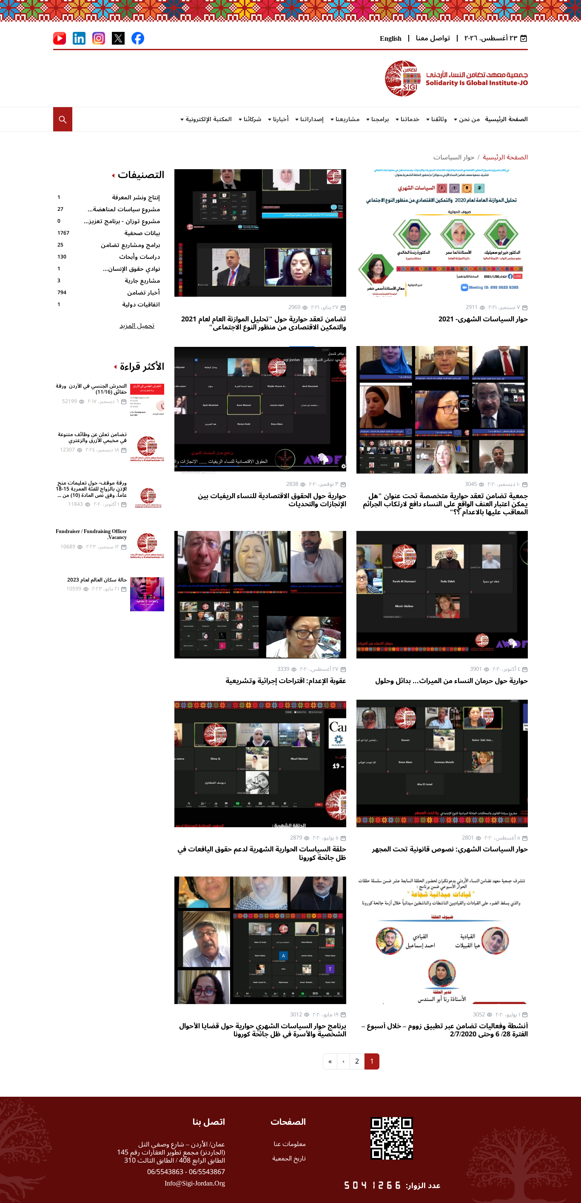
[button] (62, 119)
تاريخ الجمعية (289, 1158)
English (391, 39)
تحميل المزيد (137, 325)
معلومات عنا (290, 1144)
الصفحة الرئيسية (506, 119)
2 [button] (357, 1061)
